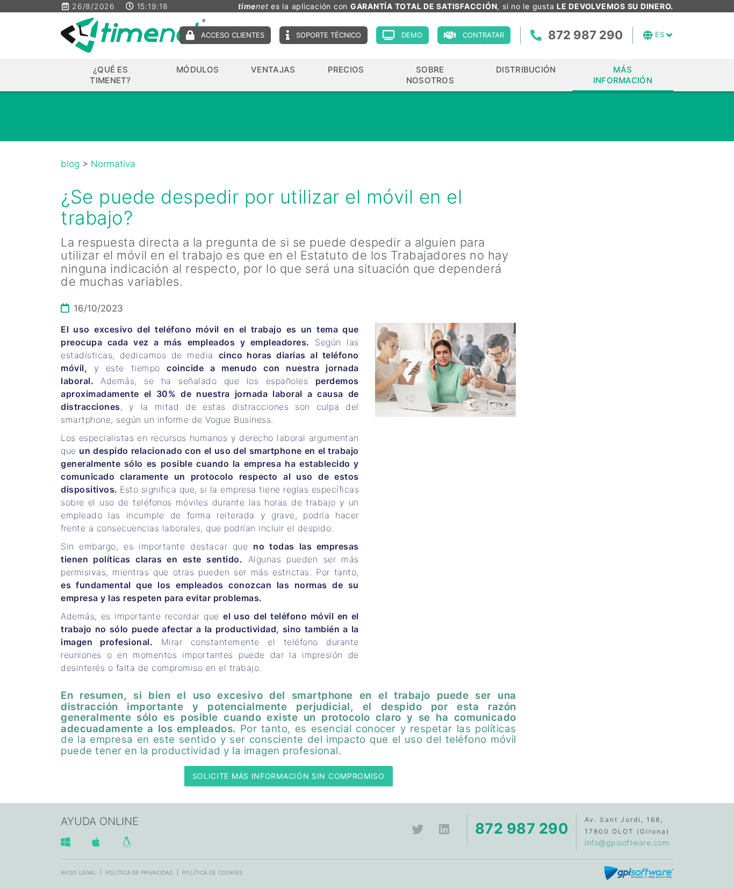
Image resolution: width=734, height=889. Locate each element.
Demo (411, 35)
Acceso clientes (232, 35)
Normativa (113, 163)
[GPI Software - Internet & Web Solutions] (638, 872)
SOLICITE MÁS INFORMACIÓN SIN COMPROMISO (288, 775)
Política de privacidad (139, 872)
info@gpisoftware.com (627, 842)
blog (70, 163)
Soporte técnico (328, 35)
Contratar (483, 35)
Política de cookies (212, 872)
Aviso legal (78, 872)
